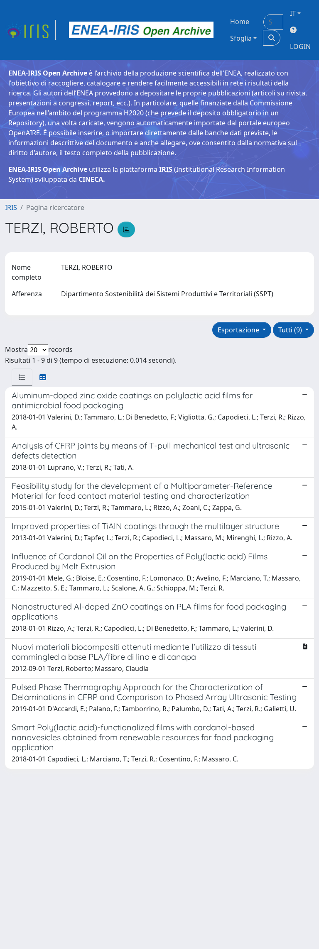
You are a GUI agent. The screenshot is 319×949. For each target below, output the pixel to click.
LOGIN (300, 46)
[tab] (22, 377)
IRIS (11, 207)
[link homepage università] (141, 30)
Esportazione (239, 329)
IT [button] (293, 13)
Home (239, 21)
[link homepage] (30, 30)
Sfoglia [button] (241, 38)
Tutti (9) (291, 329)
